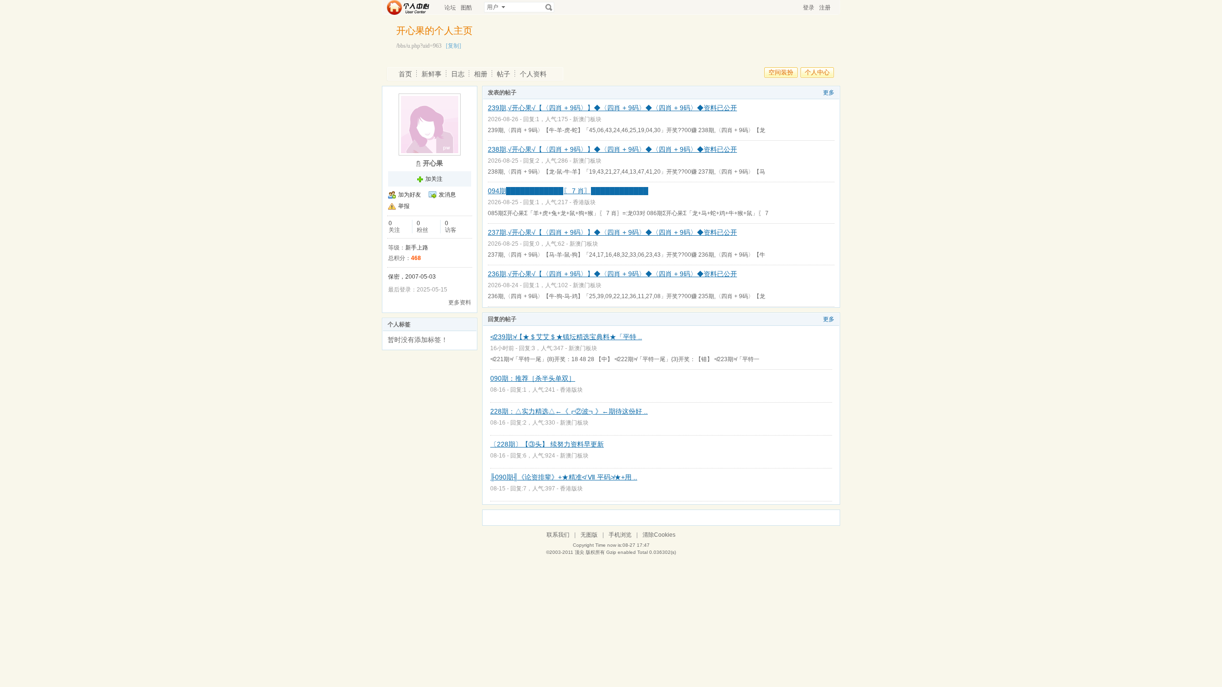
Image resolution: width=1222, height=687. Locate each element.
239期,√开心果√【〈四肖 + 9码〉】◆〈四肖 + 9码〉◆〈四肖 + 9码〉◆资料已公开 (612, 108)
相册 (480, 74)
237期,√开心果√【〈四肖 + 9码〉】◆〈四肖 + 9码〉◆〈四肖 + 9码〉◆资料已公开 (612, 232)
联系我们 (558, 534)
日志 (457, 74)
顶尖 (579, 552)
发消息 (447, 194)
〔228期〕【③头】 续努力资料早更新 (547, 444)
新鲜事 (431, 74)
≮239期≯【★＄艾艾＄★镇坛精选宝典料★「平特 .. (566, 337)
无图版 (589, 534)
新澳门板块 (587, 119)
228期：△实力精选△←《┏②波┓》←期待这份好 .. (569, 411)
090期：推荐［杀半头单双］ (532, 378)
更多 (828, 92)
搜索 (549, 7)
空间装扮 (781, 72)
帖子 (503, 74)
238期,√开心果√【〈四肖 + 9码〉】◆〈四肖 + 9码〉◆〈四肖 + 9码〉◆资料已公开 (612, 149)
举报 (404, 206)
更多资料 (459, 302)
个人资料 (533, 74)
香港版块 (584, 202)
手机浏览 (620, 534)
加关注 (433, 179)
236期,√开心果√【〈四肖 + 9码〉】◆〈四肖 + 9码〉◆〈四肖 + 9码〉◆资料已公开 (612, 274)
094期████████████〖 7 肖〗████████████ (568, 191)
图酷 (466, 7)
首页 (405, 74)
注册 (825, 7)
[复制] (453, 45)
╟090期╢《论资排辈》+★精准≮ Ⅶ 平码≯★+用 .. (563, 477)
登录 (808, 7)
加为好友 (409, 194)
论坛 (450, 7)
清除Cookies (659, 534)
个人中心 (817, 72)
